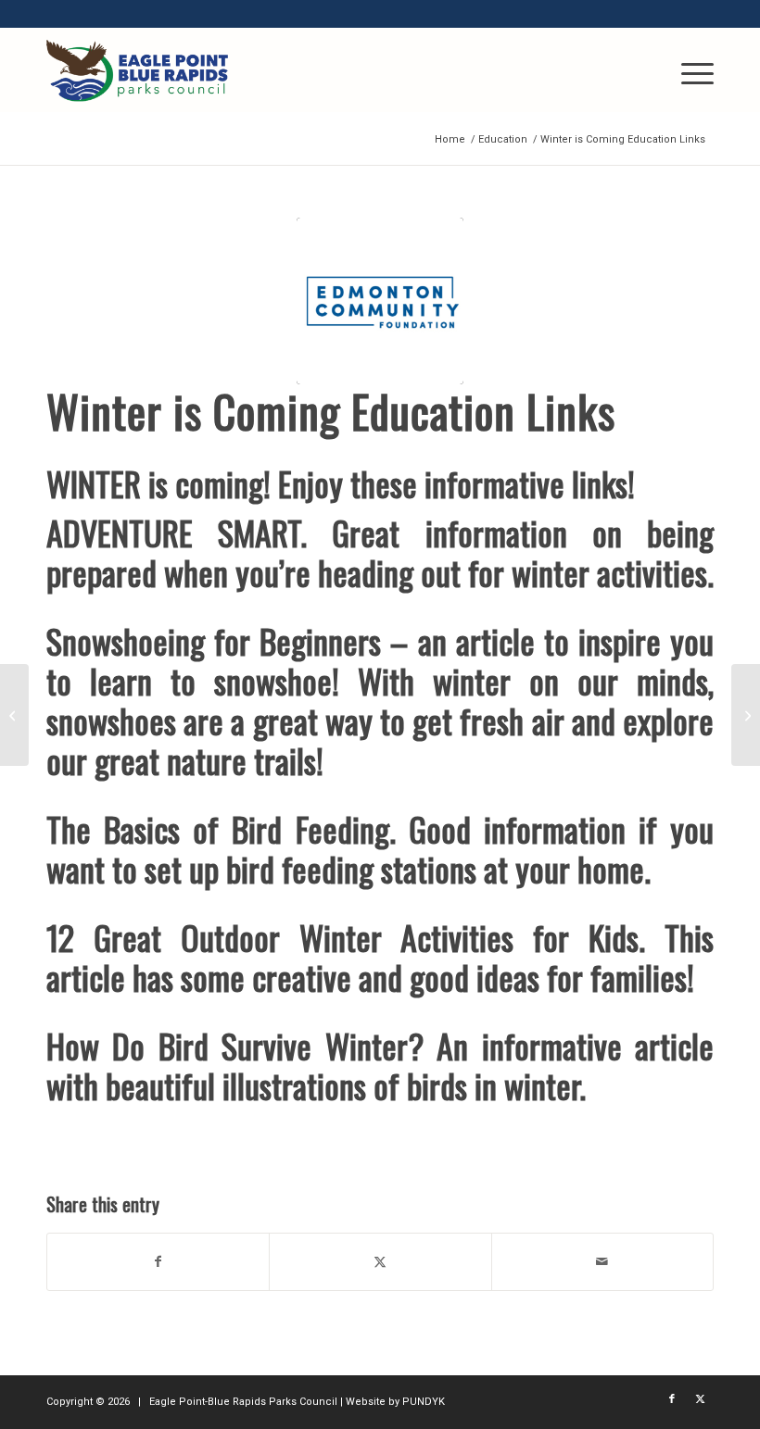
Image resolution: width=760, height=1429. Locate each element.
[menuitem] (688, 70)
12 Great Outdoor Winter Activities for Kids (342, 936)
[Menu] (688, 70)
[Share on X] (380, 1262)
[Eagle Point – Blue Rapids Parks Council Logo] (137, 70)
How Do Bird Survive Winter (227, 1045)
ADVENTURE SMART (173, 532)
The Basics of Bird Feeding (217, 828)
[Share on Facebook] (158, 1262)
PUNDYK (423, 1402)
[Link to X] (700, 1399)
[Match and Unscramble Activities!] (14, 715)
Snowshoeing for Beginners (213, 640)
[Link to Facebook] (672, 1399)
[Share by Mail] (602, 1262)
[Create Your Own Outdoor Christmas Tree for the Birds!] (745, 715)
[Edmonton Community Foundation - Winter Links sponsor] (380, 301)
